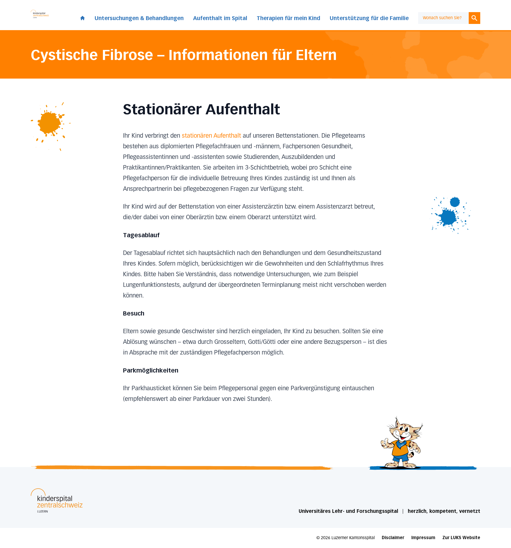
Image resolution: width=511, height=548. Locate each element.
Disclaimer (393, 537)
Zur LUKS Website (461, 537)
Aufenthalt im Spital (220, 18)
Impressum (423, 537)
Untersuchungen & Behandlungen (139, 18)
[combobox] (443, 18)
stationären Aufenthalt (211, 136)
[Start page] (82, 17)
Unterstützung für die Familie (369, 18)
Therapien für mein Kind (288, 18)
